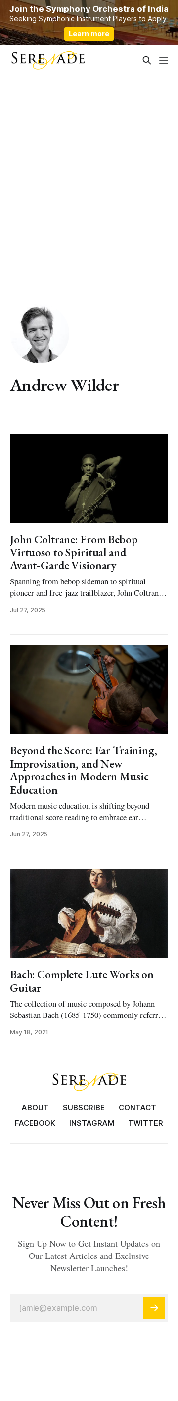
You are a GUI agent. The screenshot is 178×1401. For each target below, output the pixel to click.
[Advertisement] (89, 170)
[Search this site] (147, 60)
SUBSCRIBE (84, 1107)
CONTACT (137, 1107)
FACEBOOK (35, 1123)
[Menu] (164, 60)
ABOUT (35, 1107)
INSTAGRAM (91, 1123)
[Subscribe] (154, 1308)
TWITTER (145, 1123)
